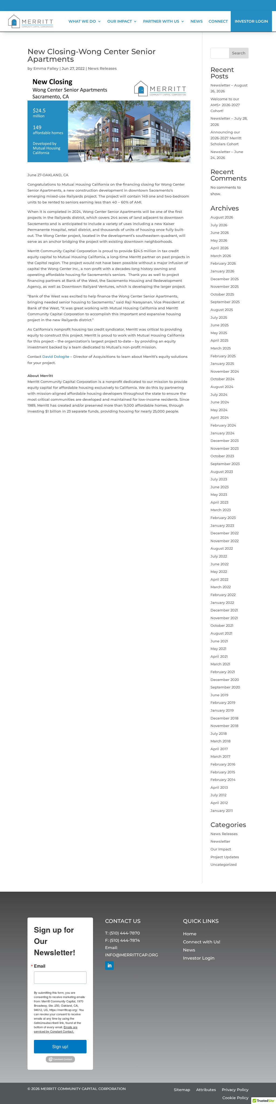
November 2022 (225, 541)
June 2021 (219, 641)
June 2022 (220, 564)
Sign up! (60, 1046)
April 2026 (220, 248)
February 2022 (223, 595)
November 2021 (224, 618)
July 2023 (219, 479)
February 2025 (223, 356)
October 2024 (222, 379)
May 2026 (219, 240)
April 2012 (219, 803)
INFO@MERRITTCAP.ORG (131, 955)
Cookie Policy (235, 1098)
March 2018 (220, 741)
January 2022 (222, 602)
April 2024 (220, 417)
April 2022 (219, 579)
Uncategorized (224, 864)
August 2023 (222, 471)
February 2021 (223, 672)
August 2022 (222, 548)
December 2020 (225, 679)
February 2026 (223, 263)
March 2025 (221, 348)
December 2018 (224, 718)
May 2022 (219, 571)
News (197, 21)
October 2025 (222, 294)
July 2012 (218, 795)
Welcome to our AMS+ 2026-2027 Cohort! (225, 105)
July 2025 (219, 317)
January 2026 (222, 271)
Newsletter (220, 841)
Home (189, 934)
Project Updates (225, 857)
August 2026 (222, 217)
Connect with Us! (201, 942)
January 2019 (222, 710)
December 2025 (225, 279)
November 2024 (225, 371)
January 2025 (222, 363)
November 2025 (225, 286)
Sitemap (182, 1090)
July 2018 (219, 733)
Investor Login (251, 21)
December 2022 (225, 533)
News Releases (102, 68)
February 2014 (223, 779)
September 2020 (225, 687)
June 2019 (219, 695)
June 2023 (220, 487)
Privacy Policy (235, 1090)
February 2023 (223, 517)
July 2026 (219, 225)
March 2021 (220, 664)
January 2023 (222, 525)
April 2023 (219, 502)
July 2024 (219, 394)
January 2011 (222, 810)
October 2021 (222, 625)
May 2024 (219, 410)
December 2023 (225, 440)
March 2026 (221, 256)
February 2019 (223, 702)
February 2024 (223, 425)
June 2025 (220, 325)
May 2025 (219, 333)
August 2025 (222, 309)
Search (239, 53)
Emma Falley (45, 68)
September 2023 (225, 464)
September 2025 (225, 302)
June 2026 (220, 232)
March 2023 (221, 510)
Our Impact (221, 849)
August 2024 (222, 387)
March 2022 (221, 587)
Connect (218, 21)
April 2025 (219, 340)
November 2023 (225, 448)
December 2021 (224, 610)
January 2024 (222, 433)
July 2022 (219, 556)
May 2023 (219, 494)
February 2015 (223, 772)
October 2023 (222, 456)
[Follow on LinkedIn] (109, 965)
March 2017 (220, 756)
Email (39, 966)
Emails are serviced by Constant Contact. (55, 1029)
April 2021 (219, 656)
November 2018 (224, 726)
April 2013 (219, 787)
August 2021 (221, 633)
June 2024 (220, 402)
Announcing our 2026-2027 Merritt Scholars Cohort (226, 138)
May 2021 (218, 648)
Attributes (206, 1090)
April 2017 (219, 749)
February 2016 (223, 764)
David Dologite (55, 356)
